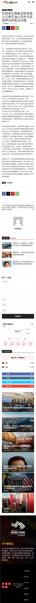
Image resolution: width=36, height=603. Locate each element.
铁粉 (32, 378)
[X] (8, 28)
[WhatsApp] (17, 28)
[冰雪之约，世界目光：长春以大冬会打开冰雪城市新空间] (7, 245)
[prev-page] (3, 271)
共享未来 (7, 509)
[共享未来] (18, 503)
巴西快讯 (8, 7)
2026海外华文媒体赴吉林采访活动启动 (18, 408)
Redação (6, 511)
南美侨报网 (9, 182)
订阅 (32, 386)
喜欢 (32, 374)
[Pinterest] (13, 28)
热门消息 (10, 10)
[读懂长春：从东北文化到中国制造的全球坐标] (7, 254)
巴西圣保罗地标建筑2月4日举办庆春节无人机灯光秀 (26, 207)
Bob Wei (6, 410)
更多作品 (13, 238)
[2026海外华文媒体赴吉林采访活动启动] (18, 402)
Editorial (6, 470)
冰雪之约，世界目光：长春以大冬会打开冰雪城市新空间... (17, 427)
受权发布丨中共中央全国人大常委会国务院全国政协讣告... (17, 467)
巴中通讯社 (6, 23)
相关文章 (5, 238)
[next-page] (6, 271)
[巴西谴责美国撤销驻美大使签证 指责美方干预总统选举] (18, 483)
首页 (3, 7)
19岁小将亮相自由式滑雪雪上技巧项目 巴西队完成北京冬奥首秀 (10, 207)
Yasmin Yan (7, 430)
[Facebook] (4, 28)
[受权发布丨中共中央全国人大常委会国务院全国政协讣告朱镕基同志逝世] (7, 264)
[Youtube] (6, 587)
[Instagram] (6, 584)
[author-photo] (18, 226)
